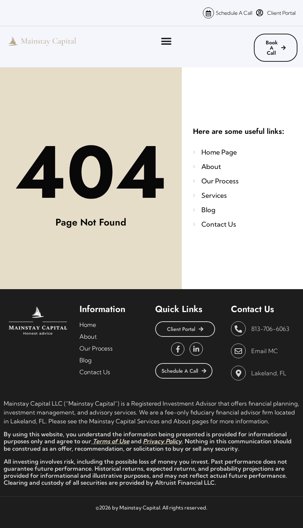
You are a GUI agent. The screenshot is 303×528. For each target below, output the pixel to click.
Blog (85, 360)
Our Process (96, 348)
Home (87, 324)
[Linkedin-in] (196, 349)
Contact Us (94, 372)
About (88, 336)
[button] (166, 41)
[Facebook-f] (177, 349)
